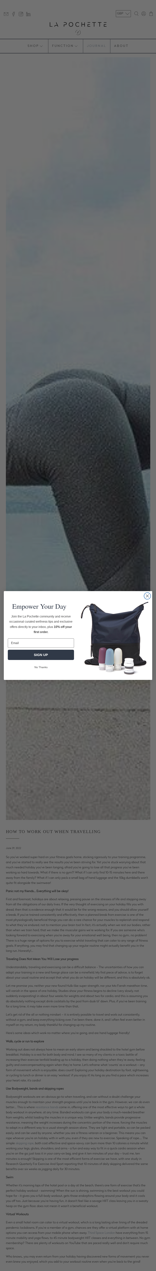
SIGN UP (41, 655)
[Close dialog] (147, 596)
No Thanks (41, 667)
